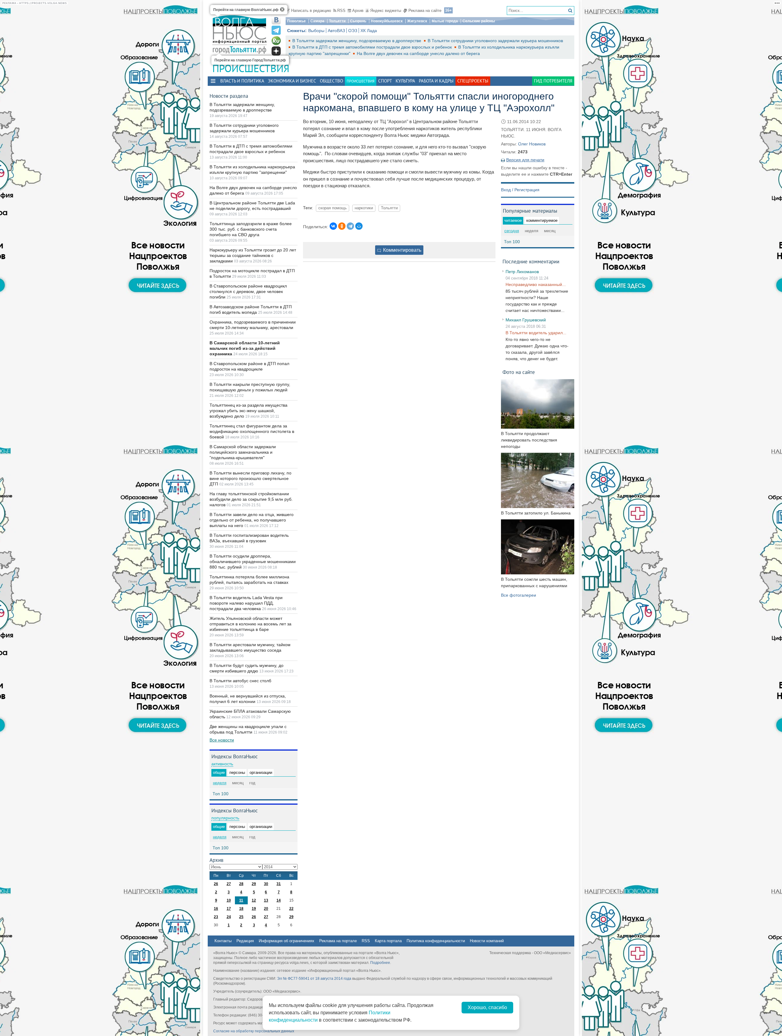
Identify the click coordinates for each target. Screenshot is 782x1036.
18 (241, 908)
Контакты (223, 941)
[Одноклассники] (341, 226)
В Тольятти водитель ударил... (536, 332)
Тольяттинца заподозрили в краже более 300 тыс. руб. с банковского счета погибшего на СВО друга (251, 229)
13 (266, 900)
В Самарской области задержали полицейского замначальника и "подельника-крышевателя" (243, 452)
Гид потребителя (553, 81)
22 (291, 908)
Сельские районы (478, 21)
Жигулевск (417, 21)
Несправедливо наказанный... (536, 284)
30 (266, 884)
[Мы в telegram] (276, 30)
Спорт (385, 81)
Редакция (245, 941)
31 (278, 884)
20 (266, 908)
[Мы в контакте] (276, 19)
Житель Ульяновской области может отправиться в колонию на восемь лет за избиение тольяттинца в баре (250, 624)
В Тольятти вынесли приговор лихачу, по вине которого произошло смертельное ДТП (250, 478)
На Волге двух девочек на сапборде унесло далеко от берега (418, 53)
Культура (405, 81)
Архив (358, 10)
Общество (331, 81)
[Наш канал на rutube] (276, 40)
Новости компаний (487, 941)
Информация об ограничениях (286, 941)
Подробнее (380, 963)
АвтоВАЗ (336, 30)
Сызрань (358, 21)
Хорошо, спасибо (487, 1007)
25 (241, 917)
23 (216, 917)
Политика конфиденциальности (436, 941)
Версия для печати (525, 159)
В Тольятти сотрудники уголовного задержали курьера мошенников (495, 40)
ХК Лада (368, 30)
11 (241, 900)
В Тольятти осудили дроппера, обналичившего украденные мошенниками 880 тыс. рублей (253, 561)
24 (229, 917)
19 (254, 908)
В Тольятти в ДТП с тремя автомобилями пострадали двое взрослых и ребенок (372, 47)
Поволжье (296, 21)
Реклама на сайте (424, 10)
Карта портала (388, 941)
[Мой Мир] (359, 226)
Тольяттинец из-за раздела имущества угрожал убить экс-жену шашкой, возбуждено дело (248, 411)
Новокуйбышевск (387, 21)
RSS (341, 10)
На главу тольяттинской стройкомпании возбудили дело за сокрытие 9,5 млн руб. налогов (251, 499)
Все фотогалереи (518, 595)
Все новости (222, 740)
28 (241, 884)
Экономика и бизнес (292, 81)
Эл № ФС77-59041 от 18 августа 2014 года (314, 978)
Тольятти (337, 21)
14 (278, 900)
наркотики (364, 208)
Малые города (445, 21)
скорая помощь (332, 208)
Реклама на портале (338, 941)
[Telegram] (350, 226)
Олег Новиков (532, 143)
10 (229, 900)
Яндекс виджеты (385, 10)
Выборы (316, 30)
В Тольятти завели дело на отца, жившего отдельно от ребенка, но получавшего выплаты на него (252, 520)
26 (216, 884)
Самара (317, 21)
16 (216, 908)
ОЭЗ (352, 30)
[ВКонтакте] (333, 226)
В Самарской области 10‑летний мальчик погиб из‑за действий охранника (245, 348)
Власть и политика (242, 81)
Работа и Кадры (436, 81)
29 (254, 884)
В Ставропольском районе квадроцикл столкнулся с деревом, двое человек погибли (248, 291)
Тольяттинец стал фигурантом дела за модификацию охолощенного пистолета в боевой (252, 431)
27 (229, 884)
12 (254, 900)
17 (229, 908)
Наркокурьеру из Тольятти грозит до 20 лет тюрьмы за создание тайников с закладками (253, 255)
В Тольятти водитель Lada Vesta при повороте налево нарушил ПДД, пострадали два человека (246, 603)
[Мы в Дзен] (276, 51)
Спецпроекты (472, 81)
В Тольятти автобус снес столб (240, 680)
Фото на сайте (518, 372)
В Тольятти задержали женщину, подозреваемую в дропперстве (357, 40)
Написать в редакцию (311, 10)
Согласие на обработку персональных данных (253, 1031)
